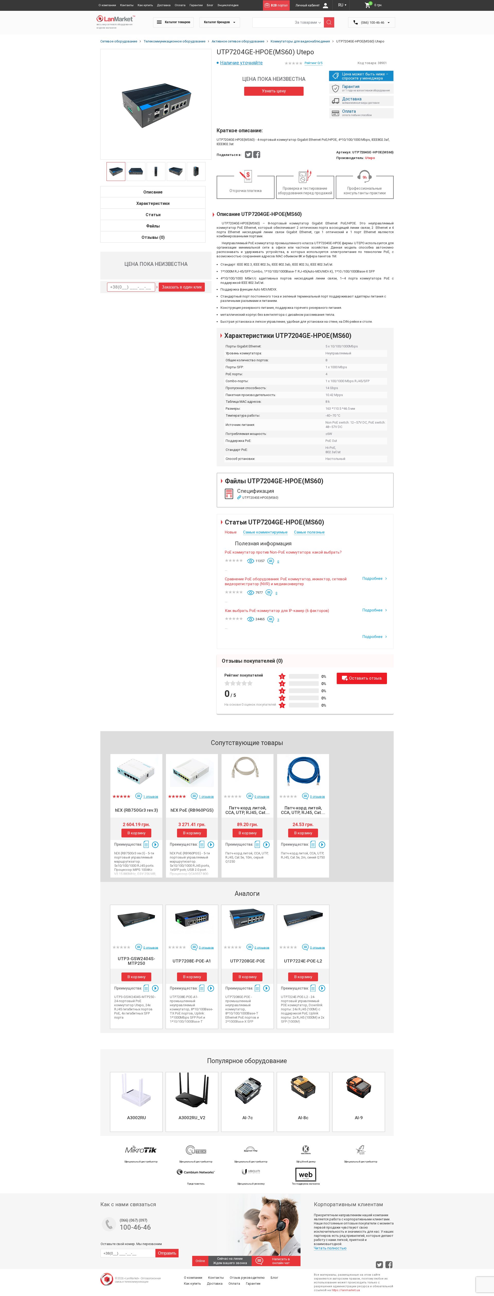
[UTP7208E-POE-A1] (192, 922)
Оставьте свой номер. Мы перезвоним (131, 1244)
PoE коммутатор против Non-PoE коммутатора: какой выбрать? (283, 552)
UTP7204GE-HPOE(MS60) (260, 498)
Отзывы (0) (153, 237)
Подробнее (373, 578)
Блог (210, 5)
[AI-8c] (303, 1089)
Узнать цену (274, 91)
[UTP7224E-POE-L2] (303, 922)
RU (342, 5)
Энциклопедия (228, 5)
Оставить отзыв (365, 678)
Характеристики (153, 203)
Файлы (153, 226)
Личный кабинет (308, 5)
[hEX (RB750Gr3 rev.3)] (136, 771)
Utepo (370, 158)
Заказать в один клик (182, 287)
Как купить (145, 5)
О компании (107, 5)
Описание (153, 192)
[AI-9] (359, 1089)
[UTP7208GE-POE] (248, 922)
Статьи (153, 214)
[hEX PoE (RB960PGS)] (192, 771)
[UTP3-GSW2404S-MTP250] (136, 922)
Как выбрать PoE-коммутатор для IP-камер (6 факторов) (277, 610)
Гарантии (196, 5)
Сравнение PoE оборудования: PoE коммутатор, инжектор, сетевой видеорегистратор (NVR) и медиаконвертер (286, 581)
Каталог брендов (217, 22)
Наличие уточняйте (241, 62)
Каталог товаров (177, 22)
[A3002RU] (136, 1089)
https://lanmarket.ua (346, 1290)
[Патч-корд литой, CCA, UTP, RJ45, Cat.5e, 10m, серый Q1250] (248, 771)
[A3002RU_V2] (192, 1089)
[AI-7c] (248, 1089)
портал (279, 5)
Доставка (164, 5)
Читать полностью (330, 1248)
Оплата (180, 5)
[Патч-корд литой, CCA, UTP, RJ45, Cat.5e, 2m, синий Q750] (303, 771)
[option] (156, 104)
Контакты (127, 5)
